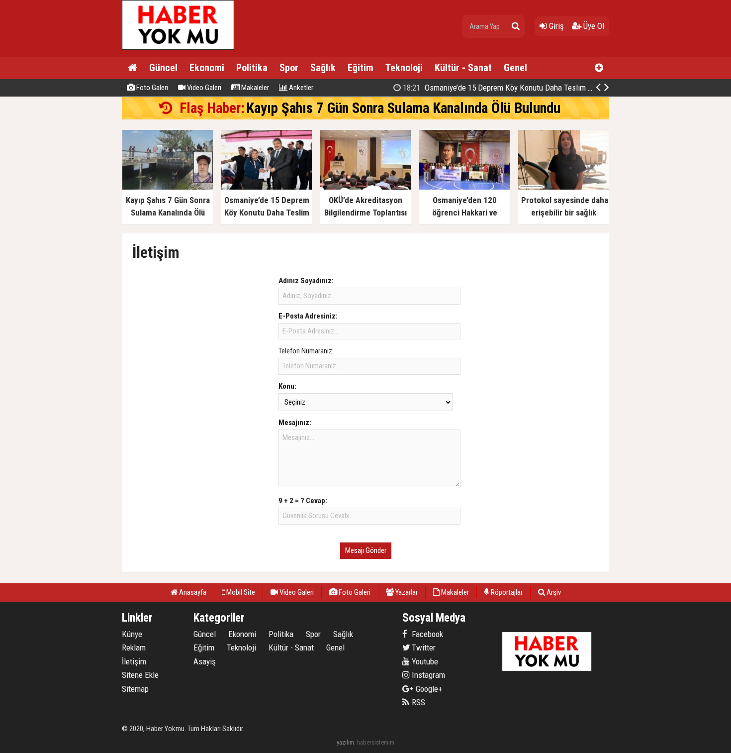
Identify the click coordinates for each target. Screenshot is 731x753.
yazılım (345, 742)
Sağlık (323, 68)
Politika (252, 68)
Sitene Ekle (140, 675)
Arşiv (553, 592)
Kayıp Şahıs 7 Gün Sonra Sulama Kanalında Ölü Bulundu (405, 108)
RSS (417, 702)
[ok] (516, 26)
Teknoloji (404, 68)
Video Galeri (203, 87)
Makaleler (254, 87)
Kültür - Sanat (463, 68)
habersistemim (375, 742)
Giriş (555, 26)
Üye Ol (592, 26)
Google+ (426, 689)
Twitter (423, 647)
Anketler (300, 87)
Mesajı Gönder (365, 550)
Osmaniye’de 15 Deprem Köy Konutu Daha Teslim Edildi (504, 88)
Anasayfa (192, 592)
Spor (288, 68)
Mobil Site (240, 592)
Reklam (134, 647)
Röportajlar (506, 592)
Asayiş (204, 661)
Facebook (426, 634)
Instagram (427, 675)
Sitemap (135, 689)
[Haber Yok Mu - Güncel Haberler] (178, 47)
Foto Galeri (151, 87)
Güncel (163, 68)
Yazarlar (406, 592)
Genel (515, 68)
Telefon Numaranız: (306, 350)
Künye (132, 634)
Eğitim (360, 68)
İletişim (134, 661)
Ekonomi (206, 68)
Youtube (424, 661)
